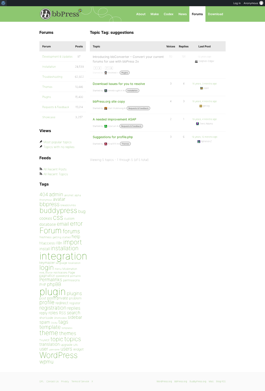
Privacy (65, 381)
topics (72, 339)
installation (65, 248)
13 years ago (204, 56)
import (72, 242)
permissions (71, 280)
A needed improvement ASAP (114, 119)
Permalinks (50, 279)
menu (58, 268)
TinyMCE (44, 340)
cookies (45, 218)
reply (43, 313)
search (73, 312)
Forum (50, 230)
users (66, 349)
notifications (60, 272)
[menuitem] (3, 3)
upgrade (66, 345)
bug (82, 211)
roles (53, 312)
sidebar (75, 317)
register (74, 303)
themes (67, 333)
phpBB (54, 284)
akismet (69, 195)
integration (63, 256)
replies (73, 308)
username (54, 349)
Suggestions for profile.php (113, 137)
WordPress (58, 355)
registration (52, 308)
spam (44, 322)
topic (56, 339)
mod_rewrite (46, 272)
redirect (61, 302)
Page (71, 272)
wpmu (46, 362)
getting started (62, 237)
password (62, 276)
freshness (45, 237)
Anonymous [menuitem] (251, 3)
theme (48, 333)
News (182, 14)
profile (47, 302)
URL (75, 344)
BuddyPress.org (198, 381)
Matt (211, 381)
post (42, 298)
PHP (42, 284)
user (43, 348)
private (62, 298)
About (140, 14)
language (61, 262)
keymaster (47, 263)
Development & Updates (57, 56)
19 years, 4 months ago (204, 119)
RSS (62, 313)
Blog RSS (221, 381)
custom (69, 218)
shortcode (46, 318)
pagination (47, 275)
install (44, 248)
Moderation (69, 268)
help (76, 236)
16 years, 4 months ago (204, 101)
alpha (77, 195)
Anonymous (45, 199)
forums (71, 231)
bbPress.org (59, 14)
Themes (125, 144)
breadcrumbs (68, 205)
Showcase (48, 117)
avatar (59, 199)
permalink (75, 275)
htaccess (47, 243)
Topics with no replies (58, 147)
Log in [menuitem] (237, 3)
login (46, 267)
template (50, 327)
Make (155, 14)
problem (75, 298)
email (63, 224)
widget (78, 349)
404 (43, 194)
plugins (74, 293)
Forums (197, 14)
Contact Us (52, 381)
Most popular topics (57, 142)
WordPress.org (164, 381)
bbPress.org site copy (109, 101)
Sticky (54, 322)
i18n (59, 243)
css (58, 217)
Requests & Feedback (138, 108)
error (76, 223)
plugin (52, 291)
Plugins (124, 72)
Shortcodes (60, 317)
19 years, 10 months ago (204, 136)
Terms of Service (80, 381)
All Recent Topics (55, 174)
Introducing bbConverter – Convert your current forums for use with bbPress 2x (128, 59)
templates (67, 328)
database (47, 224)
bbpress (49, 204)
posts (51, 298)
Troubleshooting (52, 76)
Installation (132, 90)
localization (74, 262)
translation (49, 344)
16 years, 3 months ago (204, 83)
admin (56, 194)
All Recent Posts (55, 169)
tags (63, 322)
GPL (41, 381)
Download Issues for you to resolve (119, 84)
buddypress (58, 210)
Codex (168, 14)
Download (215, 14)
